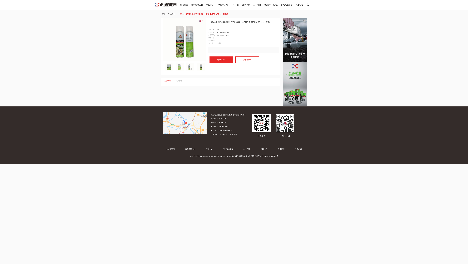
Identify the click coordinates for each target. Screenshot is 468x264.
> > (195, 14)
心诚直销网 (170, 149)
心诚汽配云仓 (286, 5)
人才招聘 (257, 5)
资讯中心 (246, 5)
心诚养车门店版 (271, 5)
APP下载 (235, 5)
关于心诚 (299, 5)
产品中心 (210, 5)
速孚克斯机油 (197, 5)
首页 (164, 14)
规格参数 (167, 81)
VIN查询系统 (222, 5)
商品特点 (179, 81)
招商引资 (184, 5)
